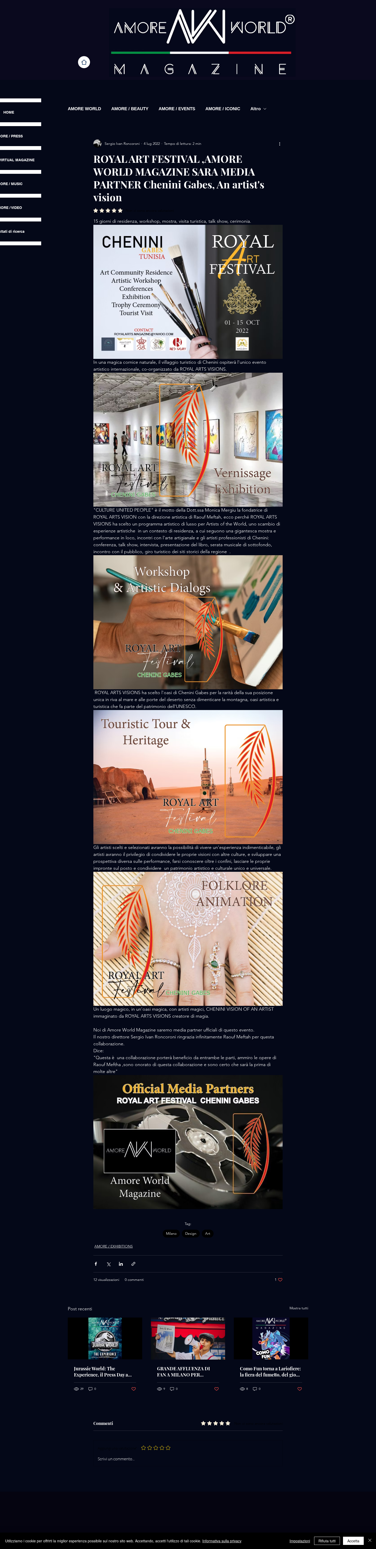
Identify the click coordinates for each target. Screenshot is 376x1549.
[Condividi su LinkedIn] (120, 1263)
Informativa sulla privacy (221, 1540)
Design (190, 1233)
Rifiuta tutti (327, 1540)
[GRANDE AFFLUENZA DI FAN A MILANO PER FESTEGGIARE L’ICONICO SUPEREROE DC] (188, 1339)
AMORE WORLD (84, 108)
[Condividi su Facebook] (95, 1263)
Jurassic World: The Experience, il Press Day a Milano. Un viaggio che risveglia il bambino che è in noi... (103, 1371)
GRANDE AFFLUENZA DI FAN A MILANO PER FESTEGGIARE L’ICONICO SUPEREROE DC (185, 1371)
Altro (255, 108)
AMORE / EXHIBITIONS (113, 1246)
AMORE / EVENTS (177, 108)
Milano (171, 1233)
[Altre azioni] (280, 143)
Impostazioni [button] (300, 1540)
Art (207, 1233)
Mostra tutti (299, 1308)
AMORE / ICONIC (222, 108)
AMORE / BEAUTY (129, 108)
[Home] (84, 62)
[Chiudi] (370, 1541)
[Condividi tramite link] (133, 1263)
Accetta (353, 1540)
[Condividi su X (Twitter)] (108, 1263)
